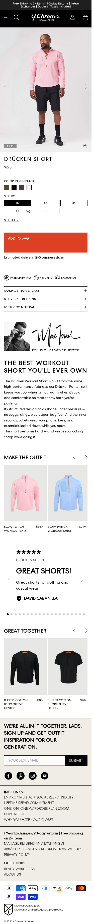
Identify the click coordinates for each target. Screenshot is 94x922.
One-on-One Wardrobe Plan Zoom (36, 803)
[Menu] (6, 17)
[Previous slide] (74, 454)
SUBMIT (76, 754)
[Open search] (16, 17)
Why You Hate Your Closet (28, 814)
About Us (12, 869)
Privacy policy (17, 849)
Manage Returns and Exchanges (34, 838)
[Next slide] (86, 454)
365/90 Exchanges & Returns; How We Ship (42, 843)
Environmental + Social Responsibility (39, 792)
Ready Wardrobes (20, 863)
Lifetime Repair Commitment (29, 797)
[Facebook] (9, 770)
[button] (72, 17)
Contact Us (14, 808)
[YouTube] (45, 770)
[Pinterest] (21, 770)
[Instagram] (33, 770)
